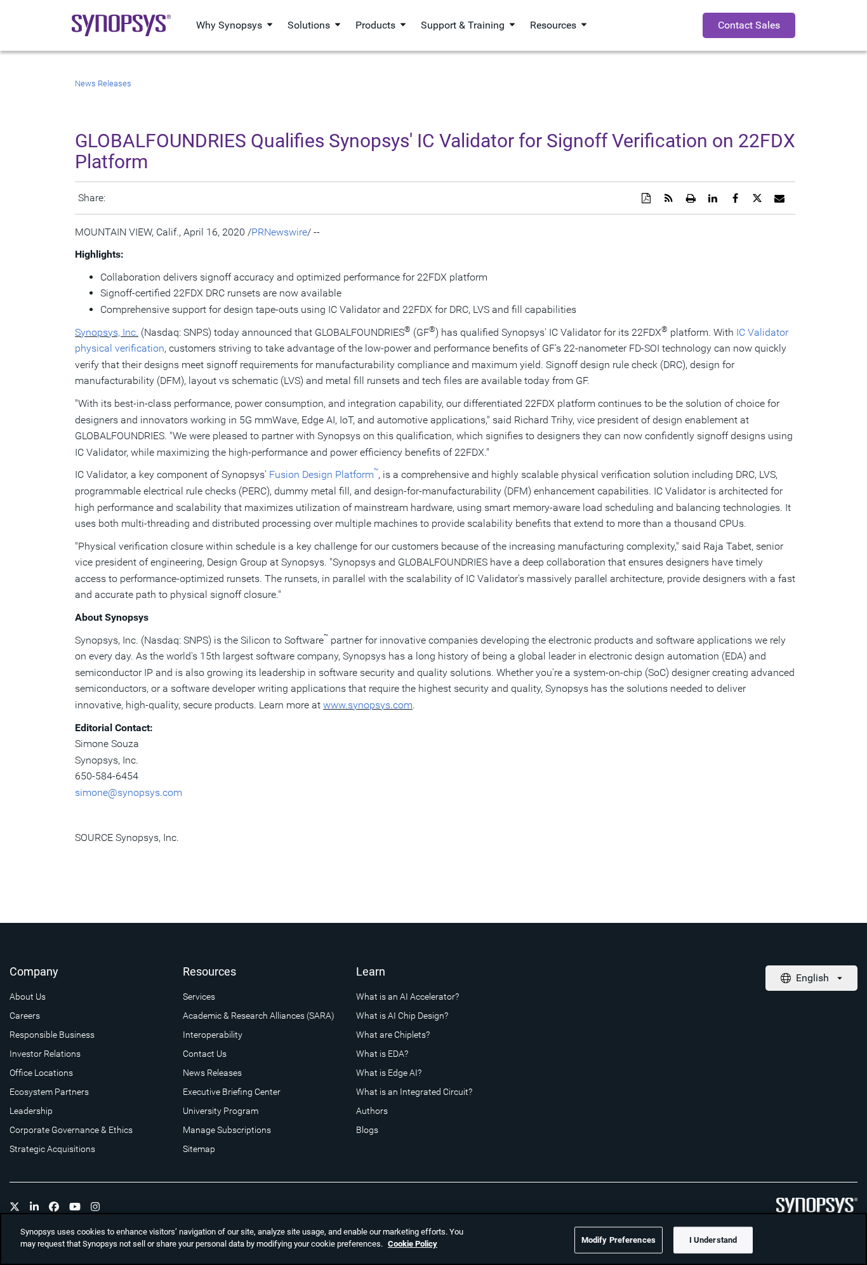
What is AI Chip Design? (402, 1015)
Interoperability (212, 1035)
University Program (220, 1111)
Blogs (367, 1130)
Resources (553, 25)
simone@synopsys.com (128, 792)
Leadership (31, 1111)
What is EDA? (382, 1054)
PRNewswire (279, 232)
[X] (15, 1207)
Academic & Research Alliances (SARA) (258, 1015)
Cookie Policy (412, 1243)
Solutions (309, 25)
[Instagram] (95, 1207)
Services (199, 996)
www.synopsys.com (368, 705)
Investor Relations (45, 1054)
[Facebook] (54, 1207)
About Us (28, 996)
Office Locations (41, 1073)
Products (375, 25)
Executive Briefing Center (232, 1092)
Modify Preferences (618, 1240)
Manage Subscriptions (227, 1130)
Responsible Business (52, 1035)
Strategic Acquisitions (52, 1149)
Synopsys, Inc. (106, 332)
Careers (25, 1015)
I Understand (713, 1240)
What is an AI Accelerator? (407, 996)
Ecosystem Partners (49, 1092)
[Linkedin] (34, 1207)
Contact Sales (749, 25)
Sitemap (199, 1149)
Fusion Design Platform (323, 474)
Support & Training (463, 25)
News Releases (103, 83)
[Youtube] (75, 1207)
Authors (372, 1111)
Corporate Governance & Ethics (71, 1130)
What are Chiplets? (393, 1035)
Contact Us (205, 1054)
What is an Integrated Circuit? (414, 1092)
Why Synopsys (229, 25)
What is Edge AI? (388, 1073)
